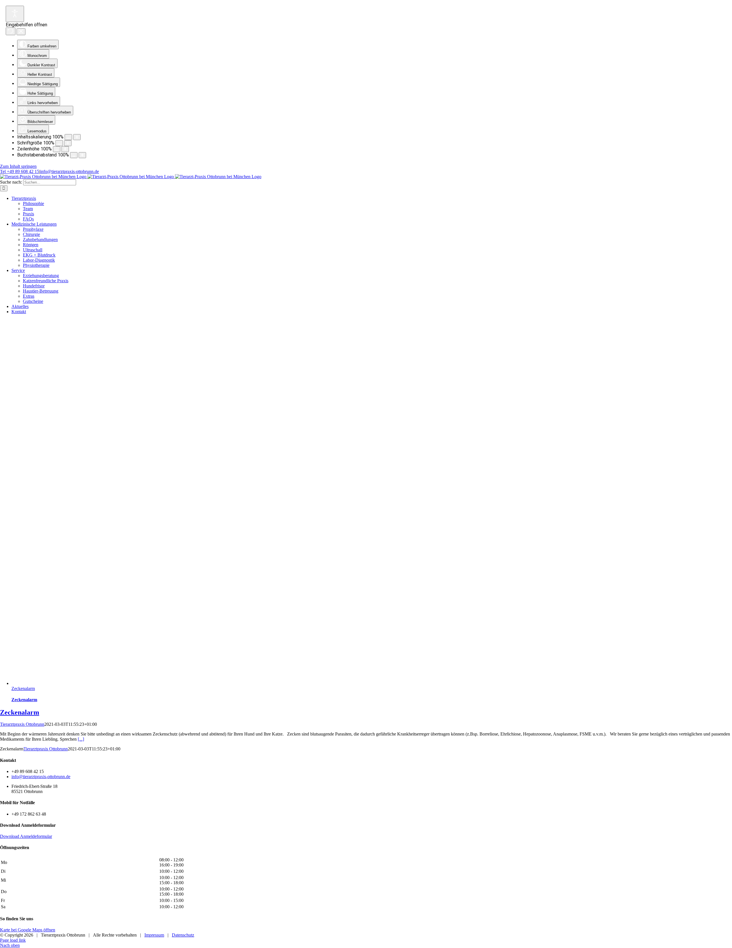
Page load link (13, 940)
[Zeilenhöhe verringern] (56, 149)
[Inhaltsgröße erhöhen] (77, 137)
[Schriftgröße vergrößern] (67, 143)
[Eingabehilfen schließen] (21, 31)
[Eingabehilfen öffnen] (15, 14)
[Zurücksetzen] (10, 31)
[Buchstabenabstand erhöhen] (82, 155)
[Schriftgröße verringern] (59, 143)
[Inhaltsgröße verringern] (68, 137)
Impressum (154, 935)
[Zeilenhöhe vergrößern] (65, 149)
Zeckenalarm (23, 688)
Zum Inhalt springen (18, 166)
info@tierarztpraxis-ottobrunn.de (69, 171)
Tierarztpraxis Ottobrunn (22, 724)
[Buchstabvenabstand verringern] (73, 155)
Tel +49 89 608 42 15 (19, 171)
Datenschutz (183, 935)
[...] (81, 739)
